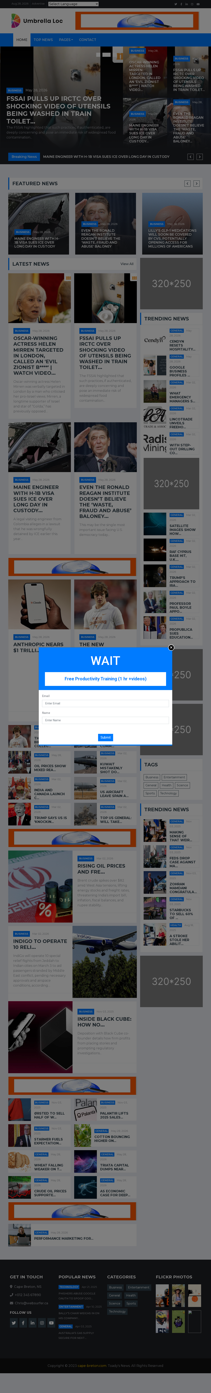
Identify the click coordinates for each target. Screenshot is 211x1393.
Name (46, 713)
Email (46, 696)
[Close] (171, 648)
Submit (106, 737)
